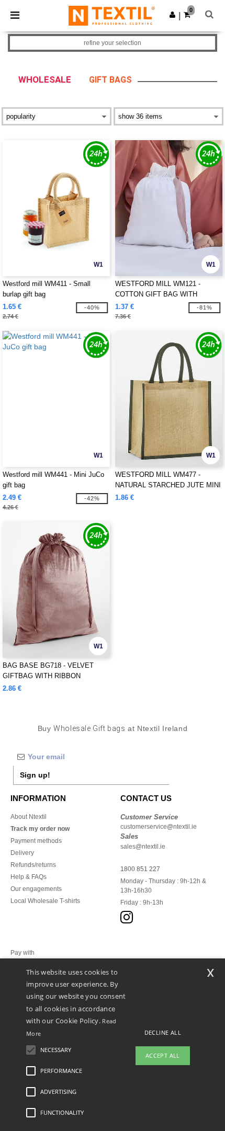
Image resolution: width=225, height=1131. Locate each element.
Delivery (22, 852)
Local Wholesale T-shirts (45, 901)
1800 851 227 (140, 869)
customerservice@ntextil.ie (158, 826)
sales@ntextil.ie (142, 846)
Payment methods (36, 840)
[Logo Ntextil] (112, 15)
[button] (172, 14)
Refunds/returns (33, 865)
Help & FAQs (28, 877)
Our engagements (36, 889)
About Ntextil (28, 816)
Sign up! (35, 775)
